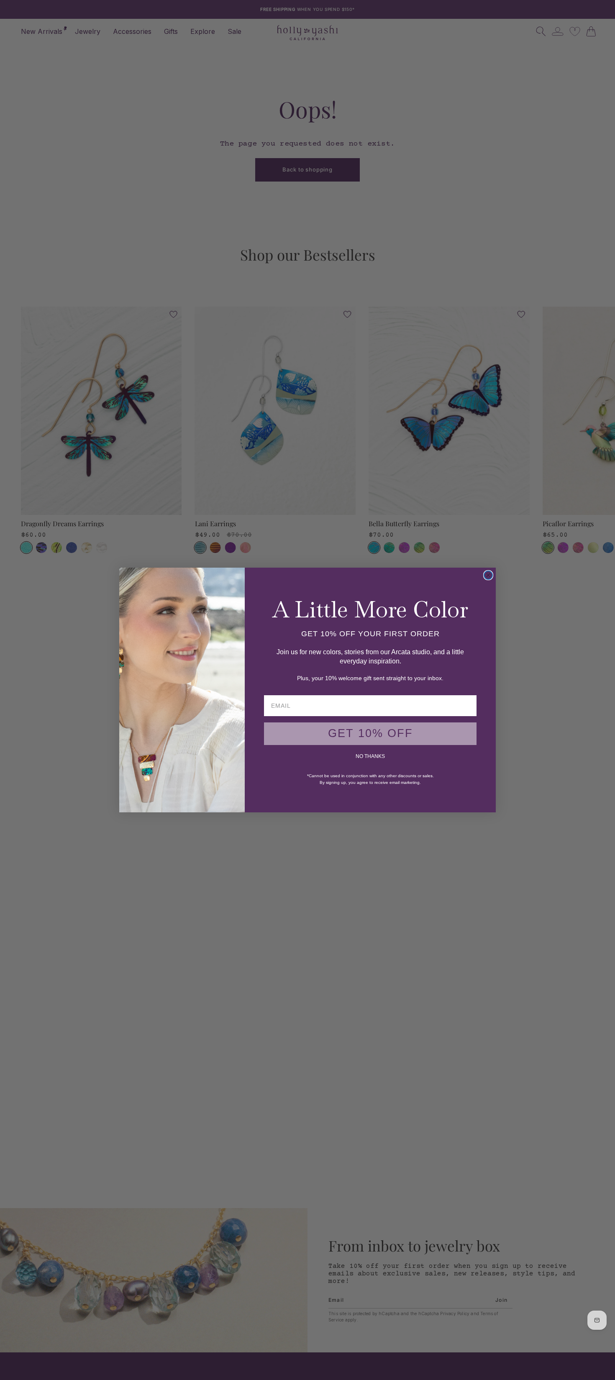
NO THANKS (370, 756)
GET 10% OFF (370, 733)
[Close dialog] (488, 575)
